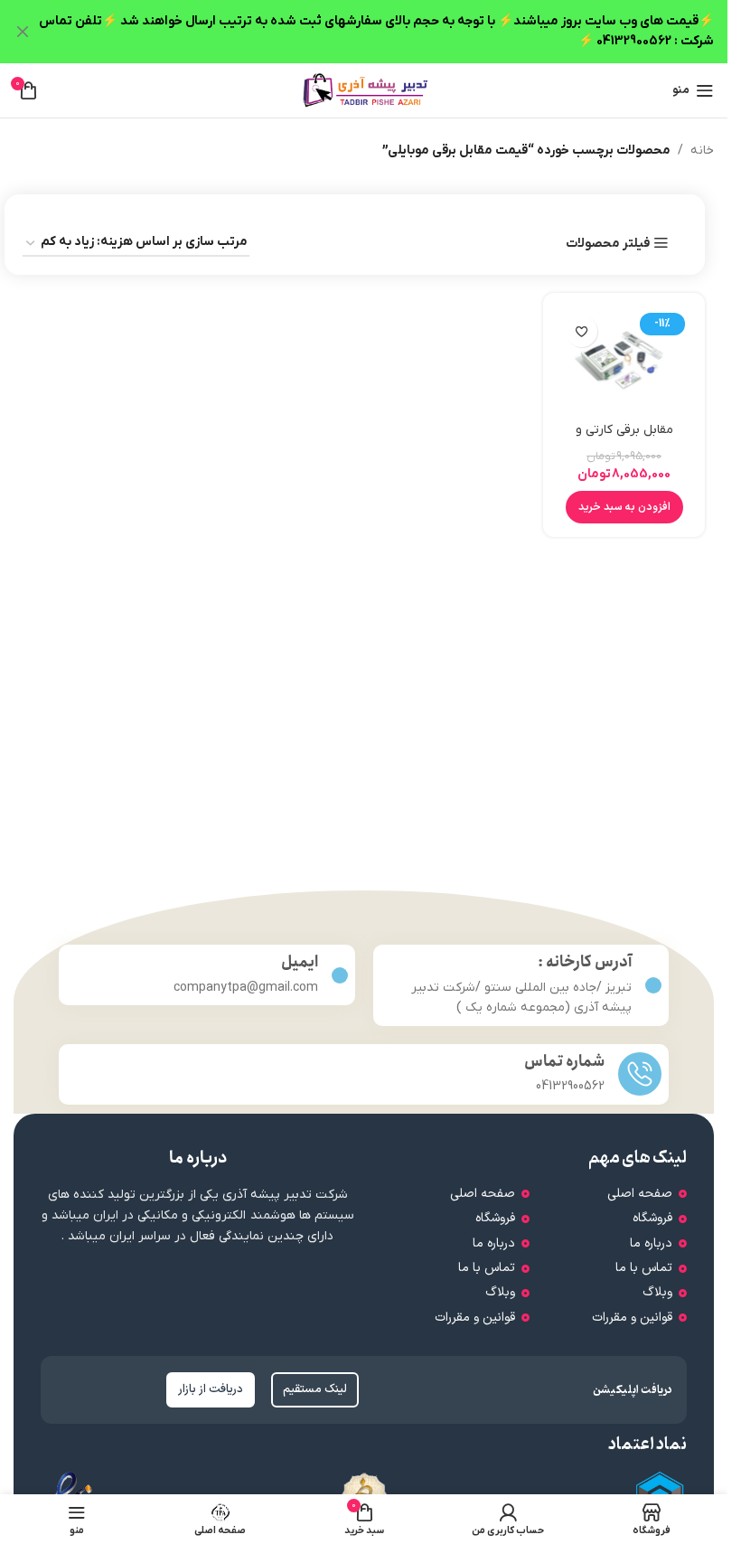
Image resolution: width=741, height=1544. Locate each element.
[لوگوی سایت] (364, 90)
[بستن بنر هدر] (22, 31)
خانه (702, 150)
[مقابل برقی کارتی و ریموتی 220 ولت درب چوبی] (624, 359)
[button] (624, 507)
